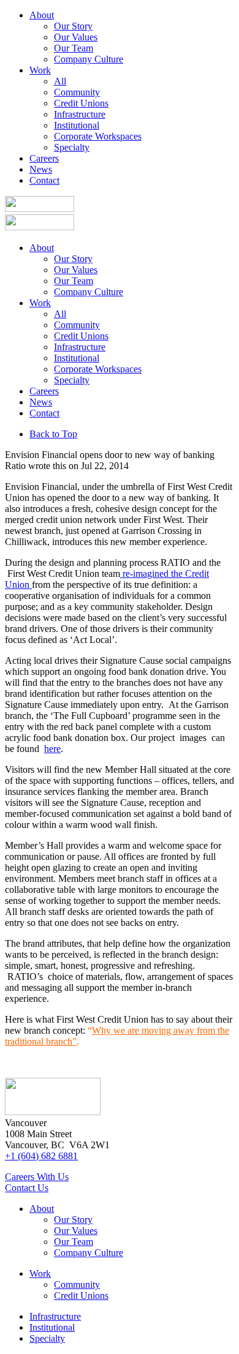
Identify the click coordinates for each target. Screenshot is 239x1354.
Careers (44, 158)
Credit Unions (81, 103)
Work (40, 70)
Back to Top (53, 434)
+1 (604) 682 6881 (41, 1156)
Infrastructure (79, 114)
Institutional (76, 125)
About (41, 15)
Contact (44, 180)
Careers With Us (37, 1177)
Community (77, 92)
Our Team (73, 48)
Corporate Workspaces (98, 136)
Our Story (73, 26)
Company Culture (88, 59)
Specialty (71, 147)
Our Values (75, 37)
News (40, 169)
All (60, 81)
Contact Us (26, 1188)
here (52, 748)
